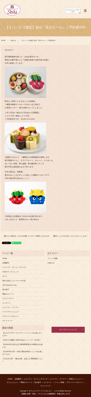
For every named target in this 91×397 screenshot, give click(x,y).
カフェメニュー (12, 382)
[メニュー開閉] (85, 10)
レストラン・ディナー (10, 307)
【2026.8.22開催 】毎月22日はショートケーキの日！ (21, 340)
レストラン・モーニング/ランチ (14, 267)
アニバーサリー (8, 298)
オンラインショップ (68, 330)
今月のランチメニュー (10, 272)
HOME (3, 40)
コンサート (6, 303)
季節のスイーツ (8, 294)
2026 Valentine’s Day (9, 285)
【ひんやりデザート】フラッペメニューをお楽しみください (22, 334)
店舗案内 (5, 263)
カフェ (4, 276)
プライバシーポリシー (10, 316)
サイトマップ (7, 321)
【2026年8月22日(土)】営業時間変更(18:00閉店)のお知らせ (22, 346)
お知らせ (13, 40)
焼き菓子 (5, 289)
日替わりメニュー (75, 379)
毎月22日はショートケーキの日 (14, 281)
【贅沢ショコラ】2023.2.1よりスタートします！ (70, 236)
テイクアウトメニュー (10, 312)
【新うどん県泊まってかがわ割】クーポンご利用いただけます (26, 236)
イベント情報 (52, 258)
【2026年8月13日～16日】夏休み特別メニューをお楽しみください (22, 353)
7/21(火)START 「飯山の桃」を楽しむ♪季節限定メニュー (22, 360)
